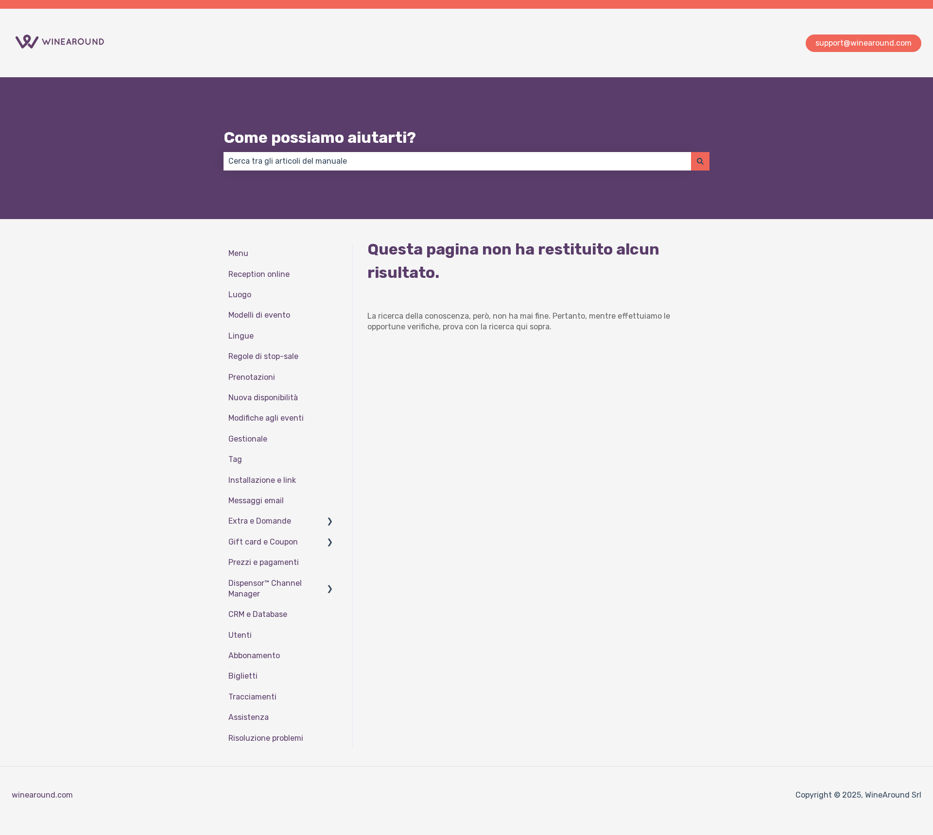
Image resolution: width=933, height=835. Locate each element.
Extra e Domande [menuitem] (259, 521)
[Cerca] (700, 161)
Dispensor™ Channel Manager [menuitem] (265, 588)
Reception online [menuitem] (259, 274)
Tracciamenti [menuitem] (252, 696)
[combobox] (457, 161)
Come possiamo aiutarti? (320, 137)
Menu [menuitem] (238, 253)
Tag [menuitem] (235, 459)
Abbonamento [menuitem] (254, 655)
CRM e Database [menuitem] (257, 614)
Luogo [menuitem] (239, 294)
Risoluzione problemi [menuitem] (265, 738)
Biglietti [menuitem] (243, 676)
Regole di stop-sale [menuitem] (263, 356)
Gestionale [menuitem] (247, 438)
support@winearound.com (863, 43)
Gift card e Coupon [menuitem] (263, 541)
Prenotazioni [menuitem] (251, 377)
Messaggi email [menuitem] (256, 500)
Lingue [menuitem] (241, 336)
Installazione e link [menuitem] (262, 480)
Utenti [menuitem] (240, 635)
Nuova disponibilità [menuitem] (263, 397)
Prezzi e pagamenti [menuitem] (263, 562)
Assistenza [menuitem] (248, 717)
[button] (330, 522)
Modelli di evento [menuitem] (259, 315)
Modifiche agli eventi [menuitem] (266, 418)
